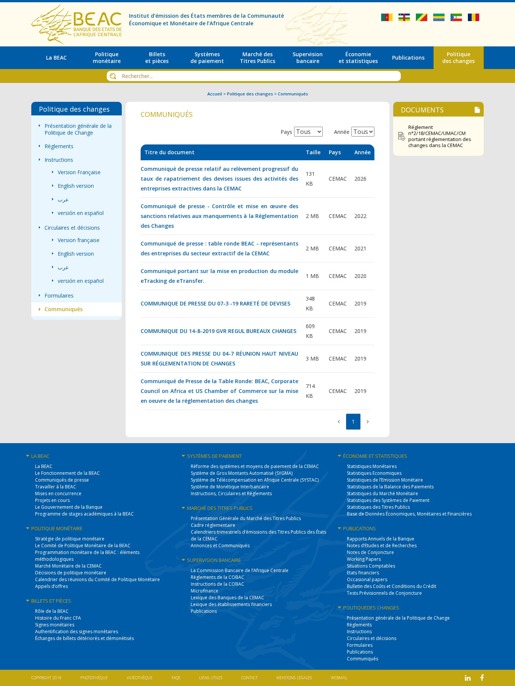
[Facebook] (482, 677)
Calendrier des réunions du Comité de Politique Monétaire (97, 579)
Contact (249, 677)
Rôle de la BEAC (52, 611)
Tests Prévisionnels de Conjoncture (384, 593)
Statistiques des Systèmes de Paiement (388, 500)
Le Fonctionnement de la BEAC (67, 473)
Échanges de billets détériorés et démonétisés (84, 638)
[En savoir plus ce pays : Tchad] (473, 19)
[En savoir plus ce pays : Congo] (422, 19)
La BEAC (43, 466)
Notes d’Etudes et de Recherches (382, 545)
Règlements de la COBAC (217, 577)
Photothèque (94, 677)
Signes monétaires (54, 625)
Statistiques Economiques (374, 473)
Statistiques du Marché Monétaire (382, 493)
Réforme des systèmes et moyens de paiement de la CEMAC (255, 466)
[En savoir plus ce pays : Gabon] (439, 19)
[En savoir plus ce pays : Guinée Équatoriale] (457, 19)
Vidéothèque (140, 677)
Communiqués (63, 309)
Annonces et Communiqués (220, 545)
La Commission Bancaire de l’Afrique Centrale (239, 570)
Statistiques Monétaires (372, 466)
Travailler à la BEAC (55, 486)
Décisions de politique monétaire (70, 572)
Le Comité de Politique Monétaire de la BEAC (82, 545)
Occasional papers (367, 579)
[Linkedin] (468, 677)
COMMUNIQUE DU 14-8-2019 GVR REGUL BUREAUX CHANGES (218, 331)
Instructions (58, 160)
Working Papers (364, 559)
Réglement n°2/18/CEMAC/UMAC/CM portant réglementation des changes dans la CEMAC (439, 136)
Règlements (59, 146)
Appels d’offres (51, 586)
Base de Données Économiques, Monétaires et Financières (409, 514)
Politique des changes (250, 94)
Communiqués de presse (62, 480)
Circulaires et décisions (72, 227)
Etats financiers (363, 572)
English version (76, 186)
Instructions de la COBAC (217, 584)
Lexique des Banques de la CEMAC (227, 597)
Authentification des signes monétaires (76, 631)
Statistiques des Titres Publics (378, 507)
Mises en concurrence (58, 493)
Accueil (214, 94)
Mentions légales (294, 677)
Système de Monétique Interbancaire (230, 486)
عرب (63, 199)
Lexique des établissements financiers (231, 604)
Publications (204, 611)
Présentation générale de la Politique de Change (78, 129)
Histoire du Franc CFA (58, 618)
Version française (79, 240)
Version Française (79, 172)
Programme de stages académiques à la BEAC (84, 514)
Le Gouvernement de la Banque (69, 507)
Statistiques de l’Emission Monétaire (385, 480)
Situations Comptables (371, 566)
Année (341, 131)
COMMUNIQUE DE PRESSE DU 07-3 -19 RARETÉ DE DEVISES (215, 303)
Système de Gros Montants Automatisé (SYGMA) (242, 473)
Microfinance (204, 591)
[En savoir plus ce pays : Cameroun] (387, 19)
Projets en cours (52, 500)
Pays (286, 131)
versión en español (81, 213)
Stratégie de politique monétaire (69, 539)
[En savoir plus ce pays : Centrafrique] (405, 19)
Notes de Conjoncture (370, 552)
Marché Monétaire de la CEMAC (68, 566)
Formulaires (59, 295)
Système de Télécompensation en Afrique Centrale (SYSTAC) (255, 480)
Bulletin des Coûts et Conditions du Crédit (391, 586)
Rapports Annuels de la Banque (380, 539)
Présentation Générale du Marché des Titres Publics (246, 518)
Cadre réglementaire (213, 525)
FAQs (176, 677)
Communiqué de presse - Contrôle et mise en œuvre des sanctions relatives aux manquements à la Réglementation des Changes (219, 216)
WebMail (339, 677)
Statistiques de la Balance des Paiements (390, 486)
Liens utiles (210, 677)
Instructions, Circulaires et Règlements (231, 493)
